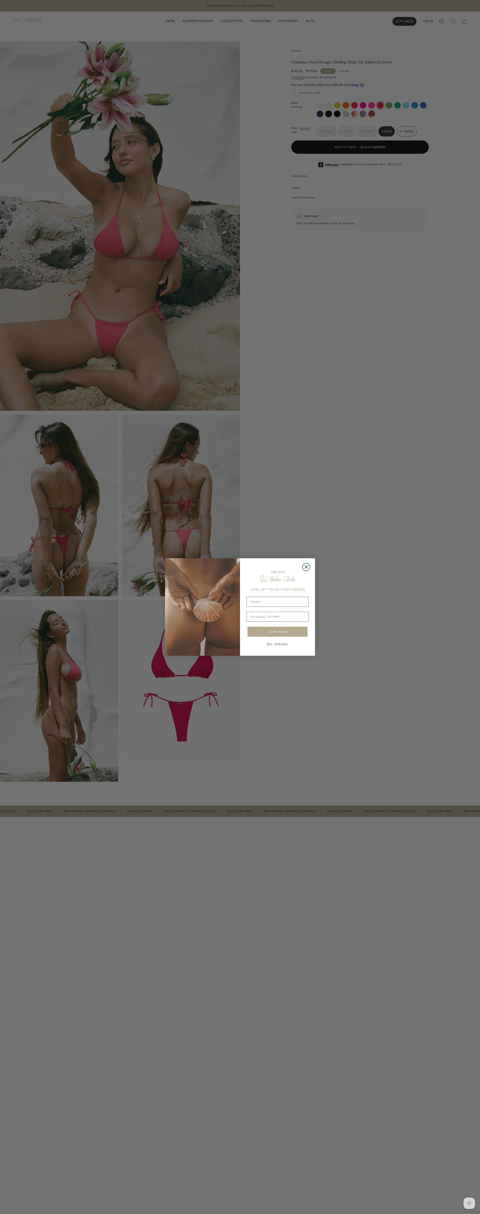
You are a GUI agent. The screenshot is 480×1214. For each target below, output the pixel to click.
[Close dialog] (306, 567)
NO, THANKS (277, 644)
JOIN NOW (277, 632)
